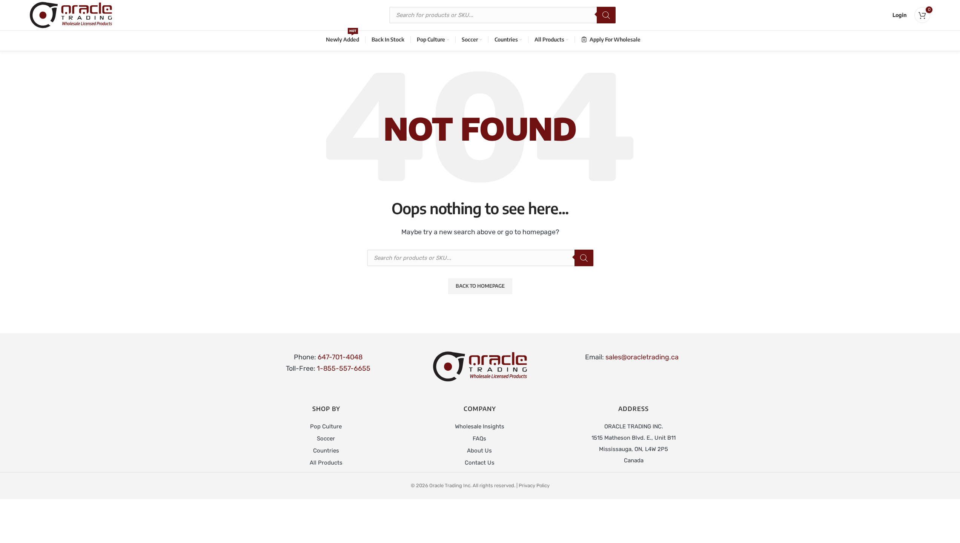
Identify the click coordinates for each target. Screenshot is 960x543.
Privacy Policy (534, 485)
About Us (479, 450)
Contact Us (480, 462)
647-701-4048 (340, 357)
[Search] (606, 15)
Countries (326, 450)
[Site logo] (71, 15)
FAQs (479, 438)
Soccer (326, 438)
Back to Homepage (480, 286)
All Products (326, 462)
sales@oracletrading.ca (642, 357)
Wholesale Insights (479, 426)
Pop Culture (326, 426)
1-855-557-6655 (343, 368)
